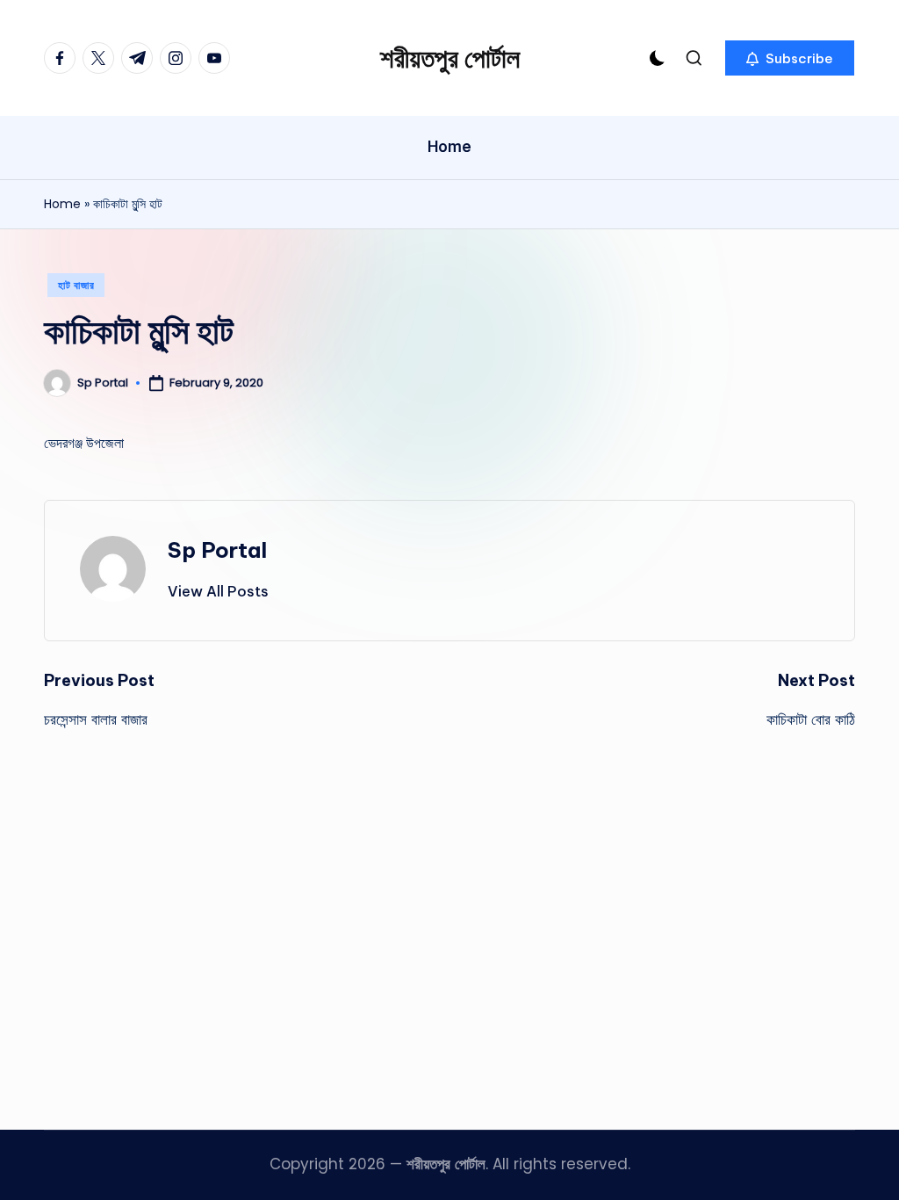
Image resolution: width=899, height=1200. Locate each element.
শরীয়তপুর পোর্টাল (450, 58)
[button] (789, 58)
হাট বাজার (76, 285)
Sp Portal (217, 550)
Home (62, 204)
